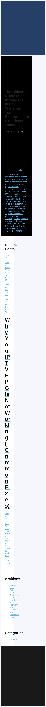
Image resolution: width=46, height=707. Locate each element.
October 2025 (13, 591)
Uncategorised (13, 174)
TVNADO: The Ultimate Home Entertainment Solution (7, 267)
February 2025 (14, 606)
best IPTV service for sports (16, 182)
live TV (16, 211)
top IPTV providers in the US (16, 219)
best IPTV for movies (13, 181)
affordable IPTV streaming (16, 179)
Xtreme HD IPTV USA (17, 228)
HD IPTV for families (17, 191)
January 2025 (13, 610)
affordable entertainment (16, 177)
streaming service (12, 218)
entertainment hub (13, 189)
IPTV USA (14, 206)
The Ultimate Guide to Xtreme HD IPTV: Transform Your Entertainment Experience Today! (17, 108)
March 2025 (12, 601)
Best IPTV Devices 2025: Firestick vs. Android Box (7, 524)
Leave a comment (14, 231)
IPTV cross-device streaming (12, 195)
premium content (15, 213)
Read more (21, 170)
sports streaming (12, 216)
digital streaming (12, 186)
